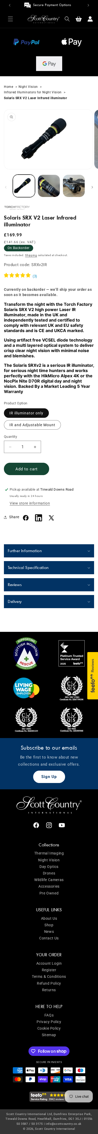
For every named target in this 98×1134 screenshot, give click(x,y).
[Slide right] (92, 187)
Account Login (49, 963)
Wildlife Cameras (49, 880)
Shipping (31, 255)
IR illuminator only (26, 413)
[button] (10, 19)
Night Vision (28, 87)
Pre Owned (49, 893)
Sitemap (49, 1035)
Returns (49, 990)
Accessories (49, 886)
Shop (48, 925)
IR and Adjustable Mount (32, 425)
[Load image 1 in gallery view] (24, 186)
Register (49, 970)
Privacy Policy (49, 1022)
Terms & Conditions (49, 976)
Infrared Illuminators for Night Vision (33, 92)
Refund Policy (49, 983)
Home (9, 87)
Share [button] (14, 517)
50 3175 (37, 1124)
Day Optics (49, 867)
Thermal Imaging (49, 853)
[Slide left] (5, 187)
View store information (30, 503)
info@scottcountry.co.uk (64, 1124)
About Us (49, 918)
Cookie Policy (49, 1028)
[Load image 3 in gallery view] (74, 186)
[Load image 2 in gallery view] (49, 186)
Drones (49, 873)
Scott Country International (55, 1129)
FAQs (49, 1015)
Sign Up (49, 776)
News (49, 931)
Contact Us (49, 938)
